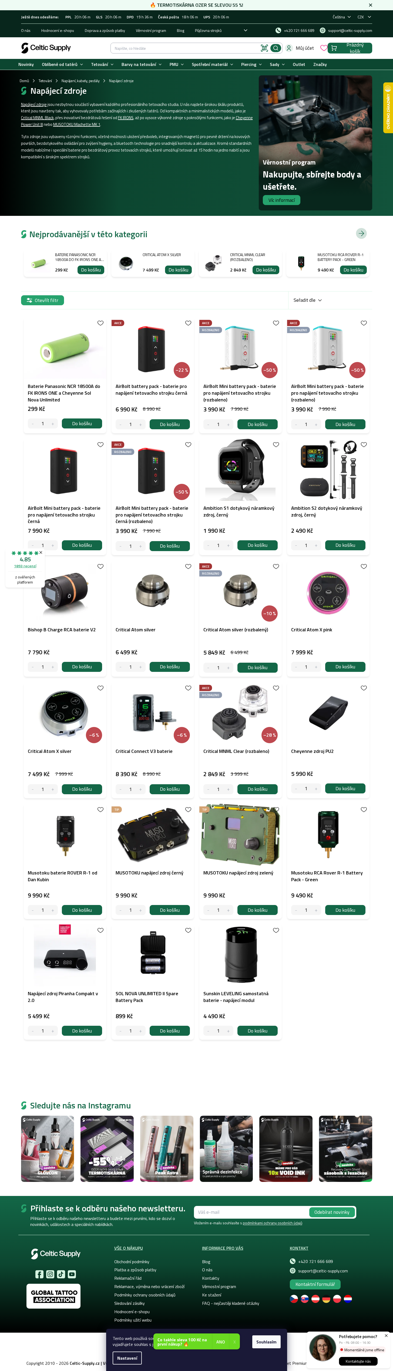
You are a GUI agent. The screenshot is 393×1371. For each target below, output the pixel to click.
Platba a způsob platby (135, 1270)
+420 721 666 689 (315, 1261)
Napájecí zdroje (34, 104)
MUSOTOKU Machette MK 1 (76, 124)
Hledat (275, 48)
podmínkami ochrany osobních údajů (272, 1223)
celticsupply (50, 1274)
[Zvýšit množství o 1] (53, 423)
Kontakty (210, 1278)
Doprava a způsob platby (105, 30)
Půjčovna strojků (208, 30)
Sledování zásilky (129, 1303)
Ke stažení (211, 1295)
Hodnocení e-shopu (57, 30)
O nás (26, 30)
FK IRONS (125, 118)
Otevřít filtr (46, 300)
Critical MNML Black (37, 118)
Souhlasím (266, 1342)
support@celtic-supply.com (323, 1271)
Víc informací (281, 200)
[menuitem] (26, 64)
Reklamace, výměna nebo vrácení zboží (149, 1286)
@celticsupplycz (61, 1274)
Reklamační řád (128, 1278)
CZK (361, 17)
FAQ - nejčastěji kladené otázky (230, 1303)
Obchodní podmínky (131, 1262)
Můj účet (305, 48)
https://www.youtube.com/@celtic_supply (72, 1274)
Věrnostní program (151, 30)
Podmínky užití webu (133, 1320)
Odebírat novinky (332, 1212)
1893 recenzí (25, 565)
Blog (180, 30)
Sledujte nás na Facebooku (39, 1274)
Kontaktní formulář (315, 1284)
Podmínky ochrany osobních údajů (145, 1295)
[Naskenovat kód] (264, 48)
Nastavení (127, 1358)
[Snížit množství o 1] (33, 423)
